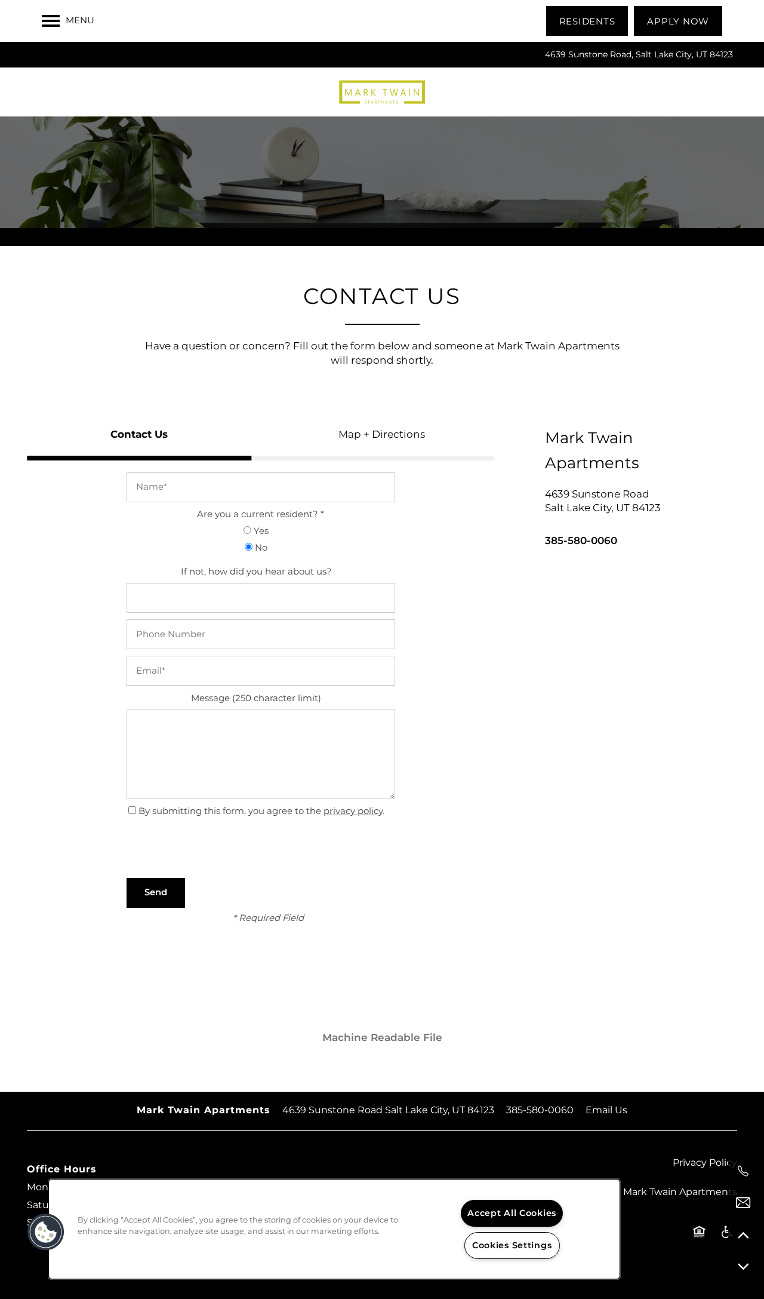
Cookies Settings (512, 1245)
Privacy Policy (705, 1163)
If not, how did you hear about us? (256, 572)
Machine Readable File (382, 1038)
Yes (260, 532)
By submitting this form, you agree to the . (261, 811)
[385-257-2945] (743, 1171)
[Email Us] (743, 1203)
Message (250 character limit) (256, 699)
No (259, 548)
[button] (587, 21)
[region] (334, 1229)
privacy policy (353, 811)
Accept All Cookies (511, 1213)
